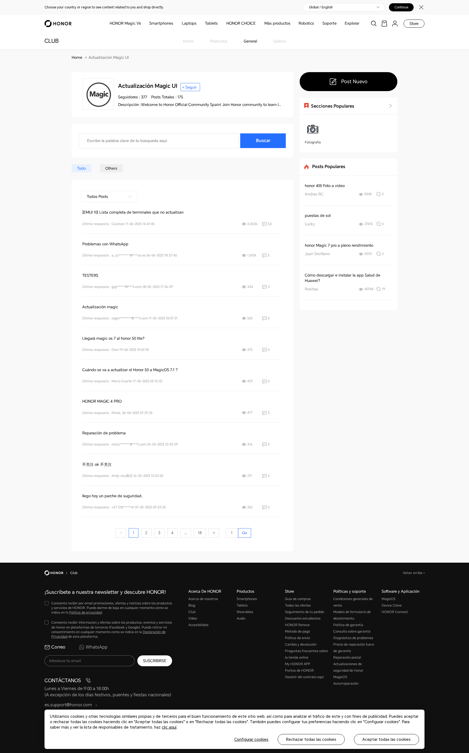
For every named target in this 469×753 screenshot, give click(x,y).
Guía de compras (298, 599)
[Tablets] (220, 23)
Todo (81, 168)
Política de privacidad (85, 612)
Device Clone (392, 605)
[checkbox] (108, 608)
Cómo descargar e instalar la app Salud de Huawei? (342, 278)
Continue (401, 7)
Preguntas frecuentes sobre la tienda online (306, 654)
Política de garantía (348, 625)
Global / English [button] (321, 7)
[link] (384, 23)
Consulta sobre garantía (351, 631)
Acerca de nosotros (203, 599)
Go (244, 533)
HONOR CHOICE (241, 23)
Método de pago (297, 631)
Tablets (211, 23)
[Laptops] (199, 23)
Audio (241, 618)
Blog (191, 605)
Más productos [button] (277, 23)
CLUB (52, 41)
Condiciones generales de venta (353, 602)
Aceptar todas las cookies (386, 739)
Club (191, 612)
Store (414, 23)
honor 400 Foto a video (325, 186)
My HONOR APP (297, 664)
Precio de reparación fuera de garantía (353, 648)
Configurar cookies (251, 739)
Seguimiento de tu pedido (304, 612)
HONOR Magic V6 (125, 23)
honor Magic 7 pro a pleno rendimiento (339, 245)
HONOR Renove (297, 625)
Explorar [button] (352, 23)
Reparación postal (347, 657)
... (185, 533)
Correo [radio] (58, 647)
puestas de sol (318, 215)
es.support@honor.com (69, 704)
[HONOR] (57, 573)
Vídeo (192, 618)
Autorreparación (346, 683)
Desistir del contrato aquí (304, 677)
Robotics (306, 23)
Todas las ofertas (298, 605)
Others (111, 168)
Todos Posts (97, 196)
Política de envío (297, 638)
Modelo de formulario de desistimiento (352, 615)
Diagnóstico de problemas (353, 638)
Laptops (189, 23)
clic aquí (169, 727)
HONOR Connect (395, 612)
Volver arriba (413, 573)
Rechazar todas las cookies (311, 739)
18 (200, 533)
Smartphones (161, 23)
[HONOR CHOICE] (258, 23)
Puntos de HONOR (299, 670)
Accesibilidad (198, 625)
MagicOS (388, 599)
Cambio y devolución (300, 644)
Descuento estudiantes (303, 618)
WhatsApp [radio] (96, 647)
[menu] (395, 23)
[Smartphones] (175, 23)
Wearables (245, 612)
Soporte (329, 23)
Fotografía (313, 142)
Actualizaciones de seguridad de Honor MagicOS (348, 670)
